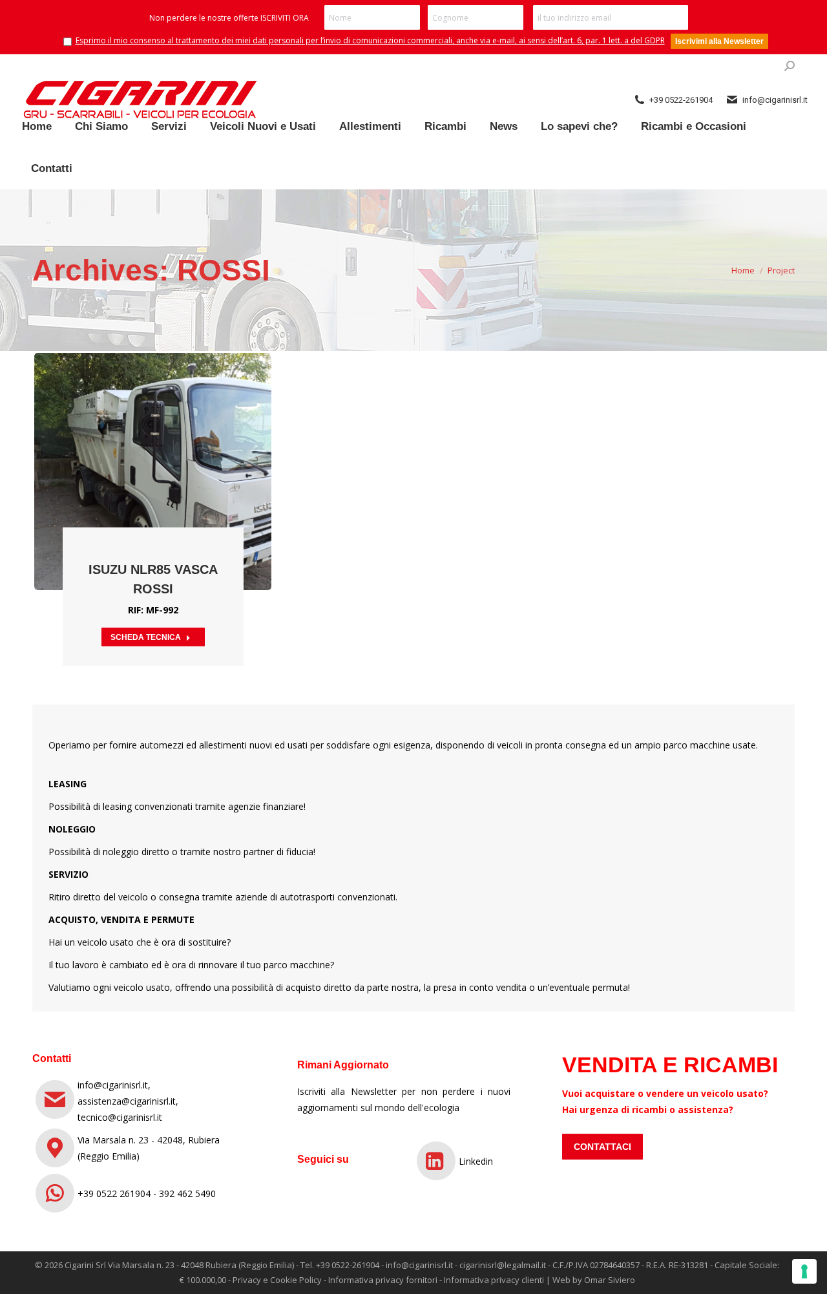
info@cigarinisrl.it (419, 1265)
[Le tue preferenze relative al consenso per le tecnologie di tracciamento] (804, 1271)
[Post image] (152, 471)
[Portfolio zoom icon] (135, 439)
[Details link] (170, 439)
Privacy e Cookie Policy (277, 1280)
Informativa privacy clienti (494, 1280)
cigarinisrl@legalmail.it (502, 1265)
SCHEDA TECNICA (145, 637)
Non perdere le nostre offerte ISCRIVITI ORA (229, 17)
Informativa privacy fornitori (382, 1280)
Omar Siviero (609, 1280)
